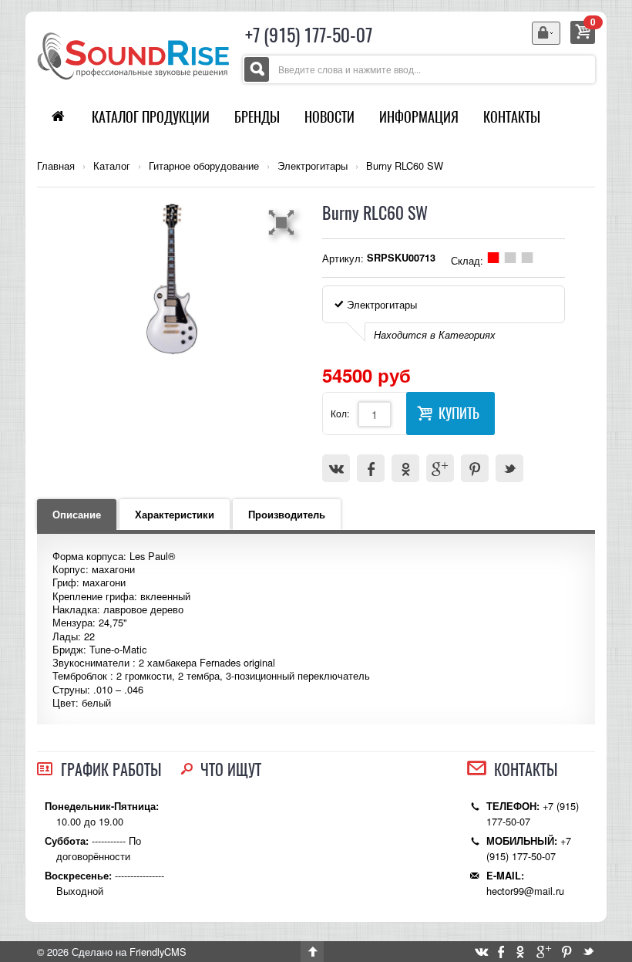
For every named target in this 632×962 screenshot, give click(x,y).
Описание (76, 515)
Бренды (257, 117)
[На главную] (133, 54)
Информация (419, 117)
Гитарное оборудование (204, 165)
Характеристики (174, 515)
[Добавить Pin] (475, 468)
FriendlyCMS (158, 951)
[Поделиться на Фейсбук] (371, 468)
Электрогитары (312, 165)
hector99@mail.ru (525, 890)
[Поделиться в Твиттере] (509, 468)
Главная (56, 165)
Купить (459, 413)
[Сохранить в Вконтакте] (336, 468)
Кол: (340, 413)
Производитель (286, 515)
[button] (283, 222)
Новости (329, 117)
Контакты (511, 117)
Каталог (111, 165)
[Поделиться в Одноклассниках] (405, 468)
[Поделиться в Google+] (440, 468)
